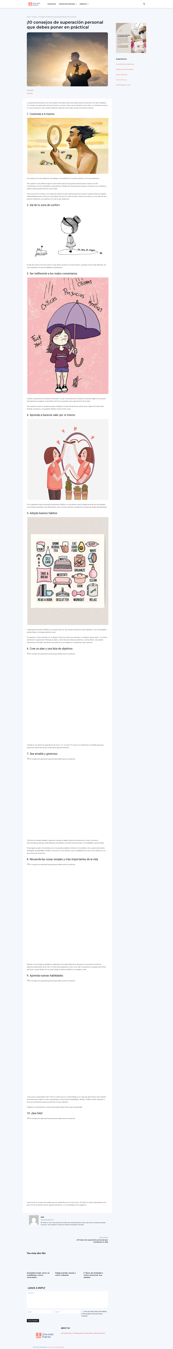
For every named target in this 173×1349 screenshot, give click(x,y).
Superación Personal (67, 4)
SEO (63, 1347)
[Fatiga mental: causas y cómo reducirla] (67, 1264)
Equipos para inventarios (124, 69)
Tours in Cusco (121, 80)
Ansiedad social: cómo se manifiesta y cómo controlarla (38, 1275)
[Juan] (34, 1220)
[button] (144, 4)
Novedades (52, 4)
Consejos (34, 17)
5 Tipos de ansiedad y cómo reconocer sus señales (93, 1275)
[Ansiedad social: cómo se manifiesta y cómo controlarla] (39, 1264)
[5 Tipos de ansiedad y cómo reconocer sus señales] (96, 1264)
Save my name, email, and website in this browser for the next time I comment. (94, 1314)
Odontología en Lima (123, 85)
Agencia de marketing (54, 1347)
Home (28, 17)
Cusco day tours (121, 74)
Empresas (83, 4)
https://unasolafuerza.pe (47, 1220)
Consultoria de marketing (125, 64)
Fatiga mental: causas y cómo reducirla (65, 1274)
